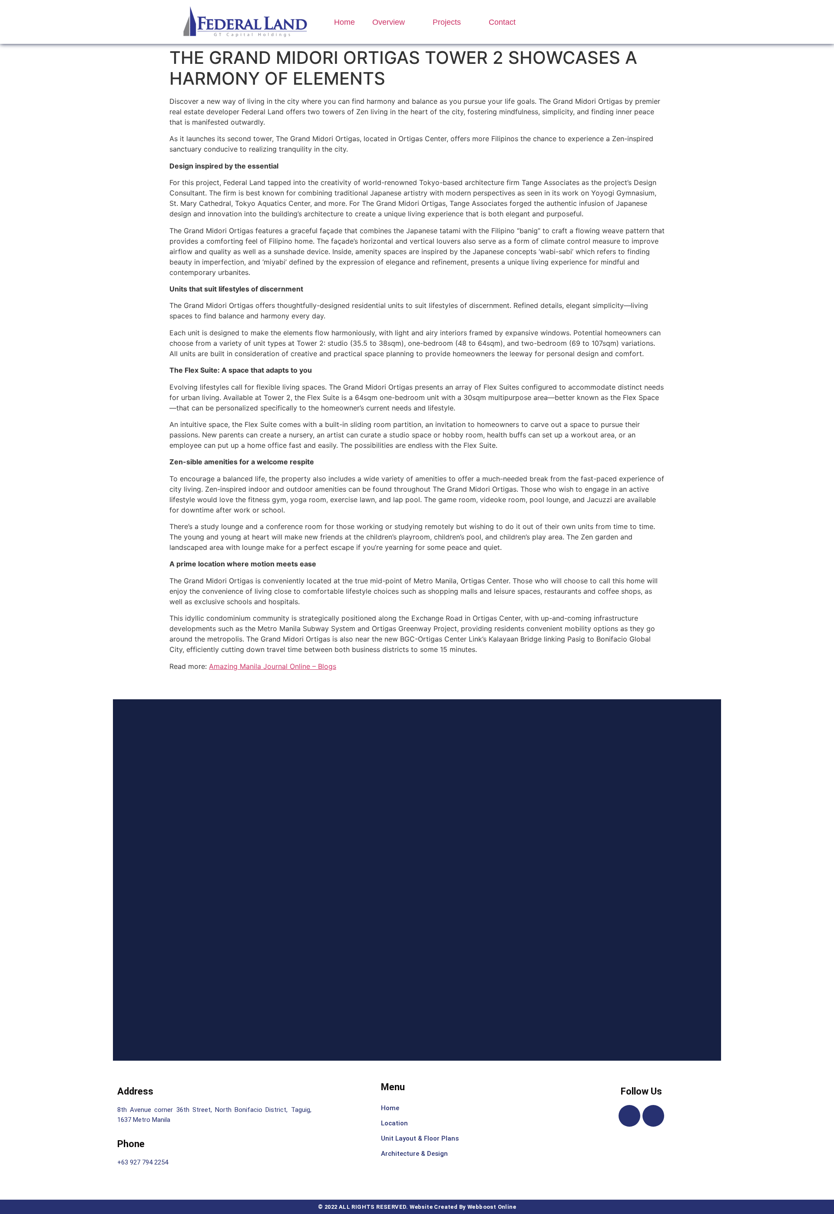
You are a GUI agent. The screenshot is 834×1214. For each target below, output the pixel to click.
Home (344, 22)
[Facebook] (629, 1116)
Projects (447, 22)
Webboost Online (491, 1207)
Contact (502, 22)
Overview (388, 22)
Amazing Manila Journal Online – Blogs (272, 666)
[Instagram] (653, 1116)
